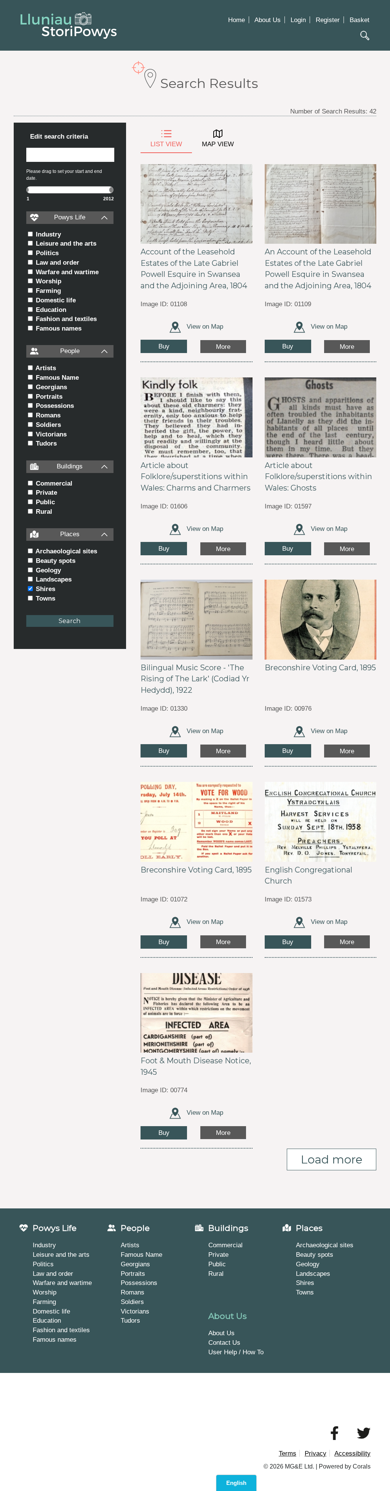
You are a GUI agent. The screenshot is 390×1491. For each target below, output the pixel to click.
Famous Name (56, 377)
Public (44, 502)
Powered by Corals (345, 1466)
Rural (43, 511)
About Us (267, 19)
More (223, 346)
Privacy (315, 1453)
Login (298, 19)
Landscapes (53, 579)
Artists (45, 367)
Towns (44, 598)
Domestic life (55, 300)
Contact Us (224, 1342)
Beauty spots (54, 560)
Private (45, 492)
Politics (46, 252)
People (70, 350)
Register (328, 19)
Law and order (56, 262)
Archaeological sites (65, 551)
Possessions (54, 405)
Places (70, 534)
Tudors (45, 443)
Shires (44, 588)
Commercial (53, 483)
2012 (108, 198)
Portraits (48, 396)
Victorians (50, 434)
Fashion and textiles (65, 318)
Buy (163, 346)
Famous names (58, 328)
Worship (47, 281)
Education (50, 309)
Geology (47, 570)
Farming (47, 290)
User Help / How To (236, 1352)
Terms (287, 1453)
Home (236, 19)
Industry (47, 234)
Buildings (70, 466)
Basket (359, 19)
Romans (47, 415)
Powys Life (69, 217)
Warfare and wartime (66, 271)
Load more (332, 1159)
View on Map (204, 326)
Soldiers (47, 424)
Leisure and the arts (65, 243)
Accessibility (352, 1453)
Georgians (50, 387)
